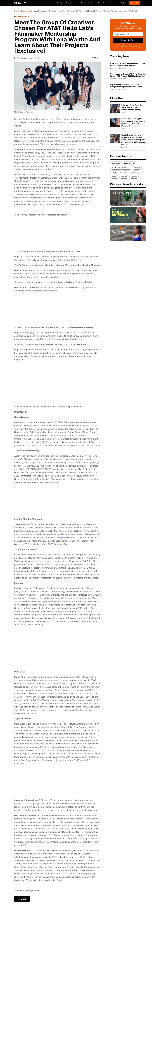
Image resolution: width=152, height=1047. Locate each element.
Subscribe (134, 3)
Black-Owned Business (121, 168)
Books (114, 177)
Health (135, 172)
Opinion (134, 177)
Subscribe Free (128, 40)
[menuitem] (91, 3)
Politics (124, 177)
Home (16, 11)
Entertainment (26, 11)
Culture (137, 168)
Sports (125, 172)
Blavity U (115, 172)
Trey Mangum (22, 58)
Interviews (116, 163)
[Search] (124, 3)
